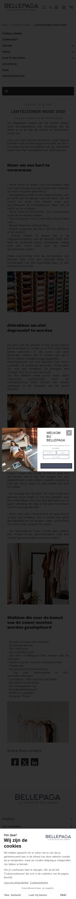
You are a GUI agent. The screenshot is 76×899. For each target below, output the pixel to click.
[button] (69, 433)
